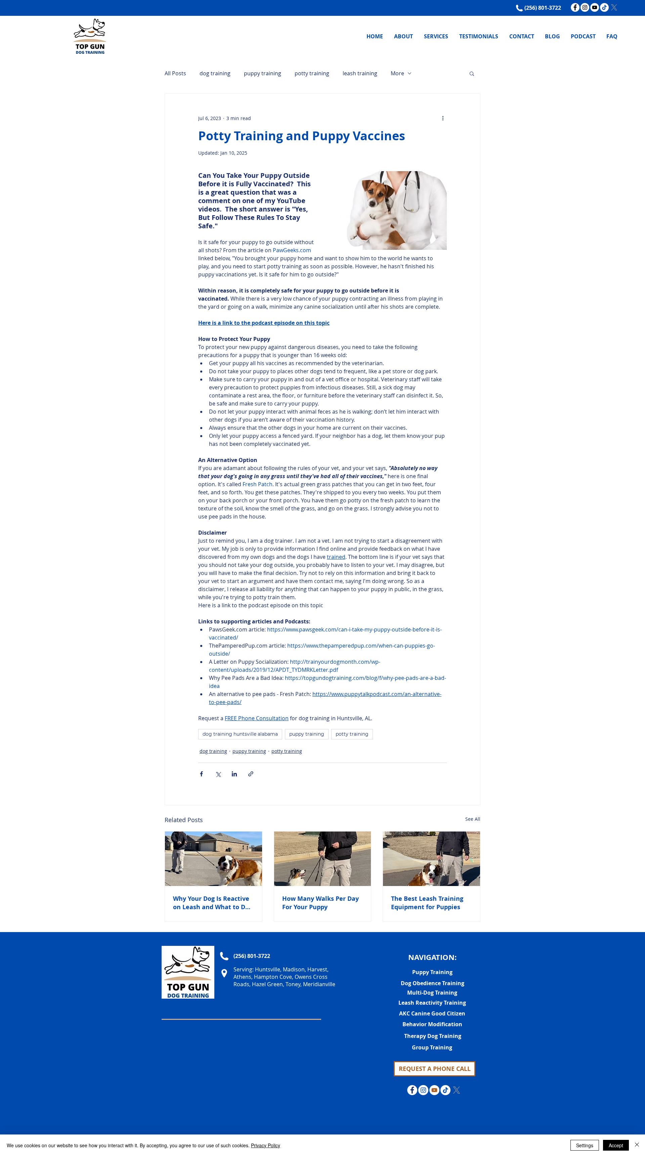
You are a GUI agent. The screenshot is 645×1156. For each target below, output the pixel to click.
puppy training (262, 73)
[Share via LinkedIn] (234, 774)
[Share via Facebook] (201, 774)
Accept (616, 1145)
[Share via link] (251, 774)
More (397, 73)
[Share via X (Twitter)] (218, 774)
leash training (360, 73)
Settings (584, 1145)
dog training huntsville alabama (240, 734)
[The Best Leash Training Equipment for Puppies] (431, 859)
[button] (472, 73)
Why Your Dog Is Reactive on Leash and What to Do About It (211, 902)
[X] (614, 7)
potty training (312, 73)
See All (472, 819)
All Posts (175, 73)
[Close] (637, 1145)
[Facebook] (575, 7)
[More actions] (443, 118)
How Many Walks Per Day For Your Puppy (320, 902)
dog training (215, 73)
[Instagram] (584, 7)
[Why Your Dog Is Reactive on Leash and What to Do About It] (213, 859)
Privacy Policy (265, 1145)
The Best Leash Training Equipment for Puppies (427, 902)
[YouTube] (594, 7)
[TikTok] (604, 7)
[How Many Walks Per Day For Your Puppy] (322, 859)
